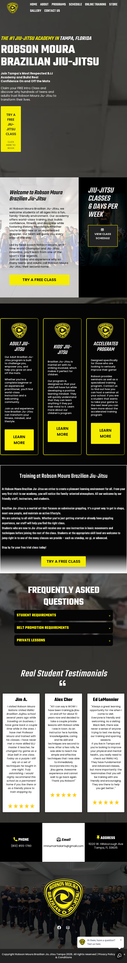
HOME (33, 4)
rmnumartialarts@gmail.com (64, 846)
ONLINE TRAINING (95, 4)
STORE (113, 4)
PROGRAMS (59, 4)
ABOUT (44, 4)
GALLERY (35, 10)
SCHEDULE (75, 4)
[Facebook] (59, 927)
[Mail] (68, 927)
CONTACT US (52, 10)
